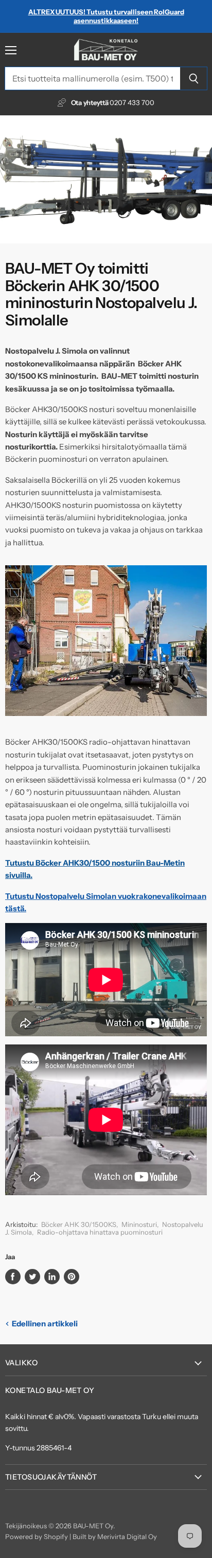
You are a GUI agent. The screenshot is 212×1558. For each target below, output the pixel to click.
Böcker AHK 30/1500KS (78, 1224)
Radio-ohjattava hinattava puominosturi (100, 1232)
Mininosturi (139, 1224)
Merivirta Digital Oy (127, 1536)
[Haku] (193, 78)
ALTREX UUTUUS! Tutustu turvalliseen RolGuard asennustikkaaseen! (106, 16)
